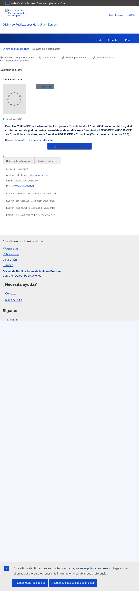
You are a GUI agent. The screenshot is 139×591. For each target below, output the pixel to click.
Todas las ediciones (47, 161)
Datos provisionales (38, 175)
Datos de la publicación (18, 161)
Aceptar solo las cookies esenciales (73, 582)
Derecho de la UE (13, 119)
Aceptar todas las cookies (30, 582)
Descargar (46, 86)
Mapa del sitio (13, 300)
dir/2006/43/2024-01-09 (23, 186)
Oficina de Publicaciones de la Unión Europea (30, 24)
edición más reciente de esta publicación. (33, 140)
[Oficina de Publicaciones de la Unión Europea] (25, 13)
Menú (128, 40)
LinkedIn (12, 319)
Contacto (10, 293)
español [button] (131, 15)
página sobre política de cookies (90, 568)
